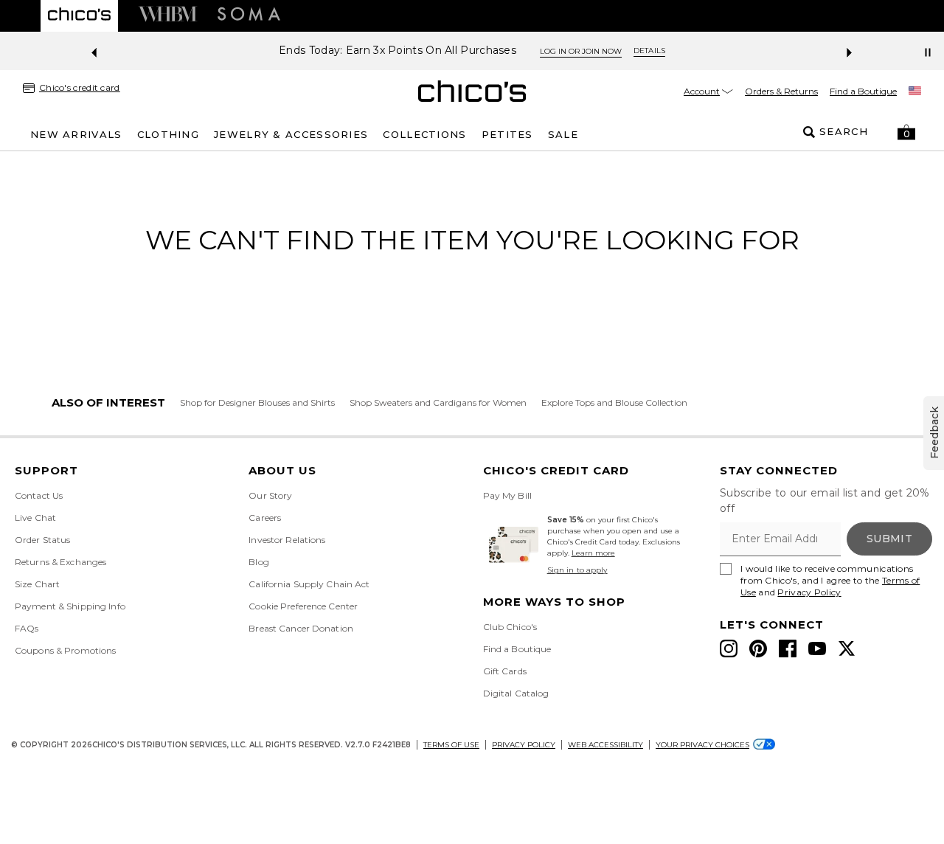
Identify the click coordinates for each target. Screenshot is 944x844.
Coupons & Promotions (65, 650)
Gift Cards (505, 671)
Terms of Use (451, 745)
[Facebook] (787, 648)
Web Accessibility (605, 745)
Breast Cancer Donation (301, 628)
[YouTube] (817, 648)
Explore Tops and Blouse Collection (614, 402)
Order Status (42, 539)
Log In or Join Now (581, 51)
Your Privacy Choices (702, 745)
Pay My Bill (507, 495)
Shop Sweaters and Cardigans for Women (438, 402)
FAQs (26, 628)
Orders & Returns (781, 91)
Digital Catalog (516, 693)
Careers (265, 517)
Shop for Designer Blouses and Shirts (257, 402)
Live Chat (35, 517)
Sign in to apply (577, 570)
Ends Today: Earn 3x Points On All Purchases (397, 50)
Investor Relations (287, 539)
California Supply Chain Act (309, 583)
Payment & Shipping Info (70, 606)
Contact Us (39, 495)
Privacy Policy (809, 592)
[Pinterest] (758, 648)
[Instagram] (729, 648)
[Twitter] (847, 648)
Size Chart (37, 583)
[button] (906, 132)
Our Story (270, 495)
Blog (258, 561)
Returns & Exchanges (60, 561)
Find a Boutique (863, 91)
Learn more (593, 553)
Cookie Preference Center (303, 606)
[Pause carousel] (928, 52)
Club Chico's (510, 626)
